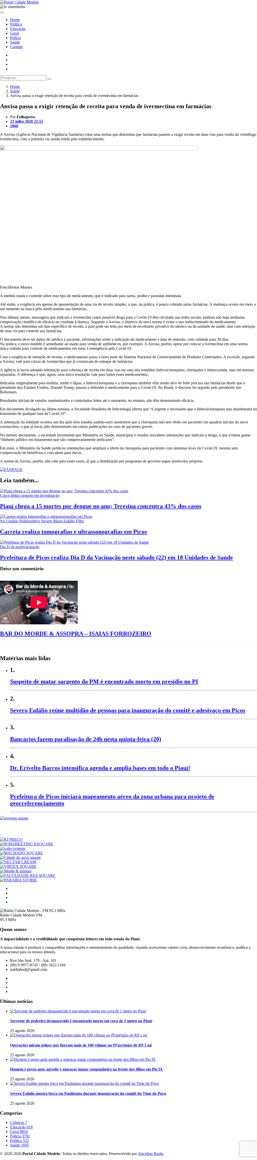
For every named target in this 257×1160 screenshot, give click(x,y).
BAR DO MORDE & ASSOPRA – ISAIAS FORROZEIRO (75, 633)
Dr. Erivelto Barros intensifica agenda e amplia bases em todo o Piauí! (100, 768)
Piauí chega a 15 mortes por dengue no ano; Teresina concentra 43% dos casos (100, 506)
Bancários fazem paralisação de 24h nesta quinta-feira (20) (85, 739)
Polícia (15, 38)
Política (16, 24)
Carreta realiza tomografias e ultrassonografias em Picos (73, 531)
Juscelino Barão (150, 1153)
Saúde (15, 42)
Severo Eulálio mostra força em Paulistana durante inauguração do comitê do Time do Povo (88, 1093)
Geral (14, 33)
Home (15, 20)
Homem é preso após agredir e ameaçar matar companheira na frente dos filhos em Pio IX (86, 1069)
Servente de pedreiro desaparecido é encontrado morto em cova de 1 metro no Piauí (81, 1021)
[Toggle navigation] (2, 12)
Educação (18, 29)
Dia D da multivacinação (19, 547)
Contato (16, 47)
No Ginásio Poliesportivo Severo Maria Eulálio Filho (42, 521)
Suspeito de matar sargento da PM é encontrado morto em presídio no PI (104, 681)
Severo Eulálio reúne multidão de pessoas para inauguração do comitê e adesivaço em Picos (127, 710)
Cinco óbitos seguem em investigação (29, 495)
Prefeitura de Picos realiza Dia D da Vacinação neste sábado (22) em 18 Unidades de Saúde (116, 557)
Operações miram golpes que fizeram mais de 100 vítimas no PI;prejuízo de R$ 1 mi (81, 1045)
